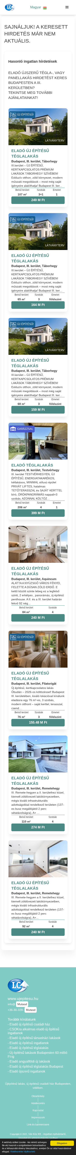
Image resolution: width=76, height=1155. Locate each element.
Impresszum (38, 1117)
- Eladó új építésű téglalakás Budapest (35, 1066)
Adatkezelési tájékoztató (22, 1151)
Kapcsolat (38, 1110)
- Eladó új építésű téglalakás (28, 1048)
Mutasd (22, 1004)
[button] (38, 7)
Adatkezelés (38, 1103)
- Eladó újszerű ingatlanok (26, 1071)
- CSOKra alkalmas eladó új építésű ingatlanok (33, 1031)
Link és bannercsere (38, 1124)
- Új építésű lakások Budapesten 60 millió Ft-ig (37, 1054)
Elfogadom (62, 1143)
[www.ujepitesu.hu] (9, 7)
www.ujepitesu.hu (23, 998)
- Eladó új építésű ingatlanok (28, 1043)
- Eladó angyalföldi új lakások (29, 1061)
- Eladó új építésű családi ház (29, 1024)
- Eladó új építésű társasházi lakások (34, 1038)
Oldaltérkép (38, 1096)
